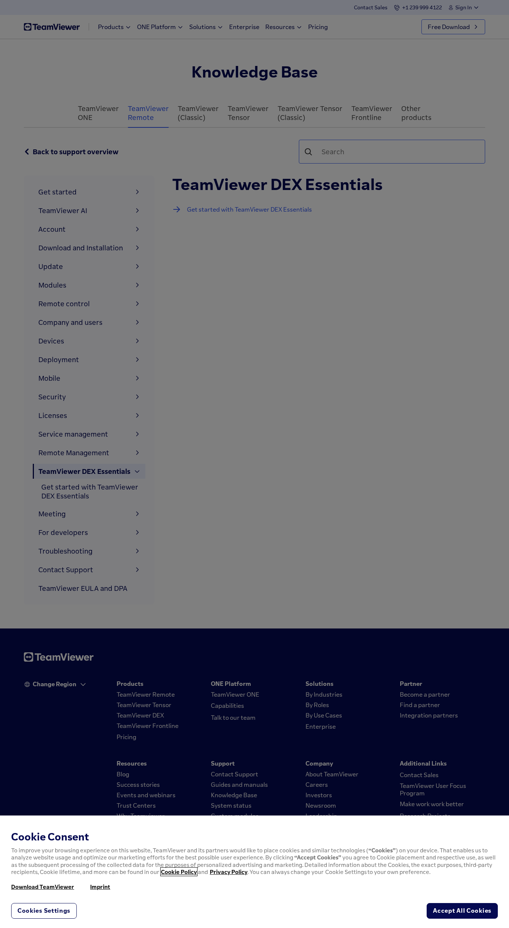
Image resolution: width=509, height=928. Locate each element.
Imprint (100, 886)
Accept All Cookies (462, 910)
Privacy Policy (228, 871)
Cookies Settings (44, 910)
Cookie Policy (179, 871)
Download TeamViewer (42, 886)
